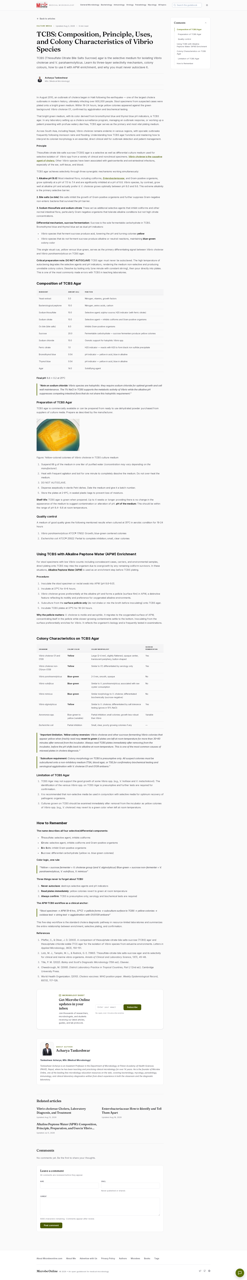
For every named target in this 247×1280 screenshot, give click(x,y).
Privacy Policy (108, 1258)
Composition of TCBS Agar (189, 29)
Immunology (119, 5)
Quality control (184, 39)
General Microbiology (89, 5)
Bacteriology (106, 5)
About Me (71, 1258)
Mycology (152, 5)
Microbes (135, 1258)
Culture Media (44, 26)
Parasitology (140, 5)
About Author (64, 1047)
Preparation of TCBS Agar (189, 34)
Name (42, 1181)
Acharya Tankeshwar (56, 77)
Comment (43, 1196)
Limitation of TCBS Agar (188, 58)
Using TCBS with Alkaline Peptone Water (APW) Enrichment (192, 45)
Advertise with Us (88, 1258)
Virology (130, 5)
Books (147, 1258)
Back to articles (47, 18)
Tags (156, 1258)
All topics (162, 5)
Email (103, 1181)
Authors (123, 1258)
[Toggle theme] (207, 5)
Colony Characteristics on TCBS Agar (191, 52)
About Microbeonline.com (49, 1258)
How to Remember (185, 63)
